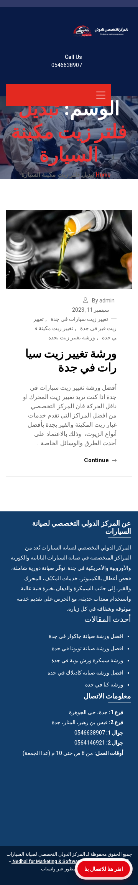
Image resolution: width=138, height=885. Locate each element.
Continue (97, 460)
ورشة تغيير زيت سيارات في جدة (71, 360)
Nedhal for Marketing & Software (47, 861)
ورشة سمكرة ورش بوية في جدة (87, 660)
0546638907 (66, 65)
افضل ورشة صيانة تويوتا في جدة (87, 648)
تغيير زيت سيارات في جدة (79, 319)
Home (103, 174)
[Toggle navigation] (100, 95)
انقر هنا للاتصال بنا (103, 869)
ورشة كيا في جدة (104, 684)
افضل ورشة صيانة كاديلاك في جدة (85, 673)
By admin (103, 300)
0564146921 (89, 743)
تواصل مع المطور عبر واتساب (69, 869)
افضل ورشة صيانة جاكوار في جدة (86, 636)
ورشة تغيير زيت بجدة (71, 337)
